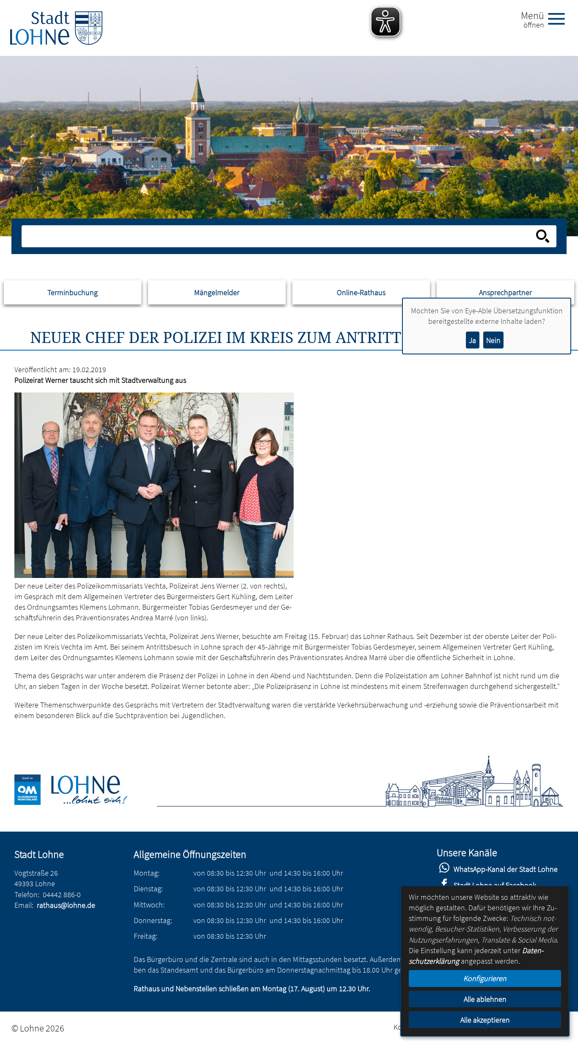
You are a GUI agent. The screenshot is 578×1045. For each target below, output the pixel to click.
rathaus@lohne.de (66, 905)
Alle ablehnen (485, 999)
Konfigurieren (484, 978)
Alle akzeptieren (485, 1020)
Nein (493, 340)
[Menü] (559, 18)
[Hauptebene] (56, 28)
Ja (472, 340)
